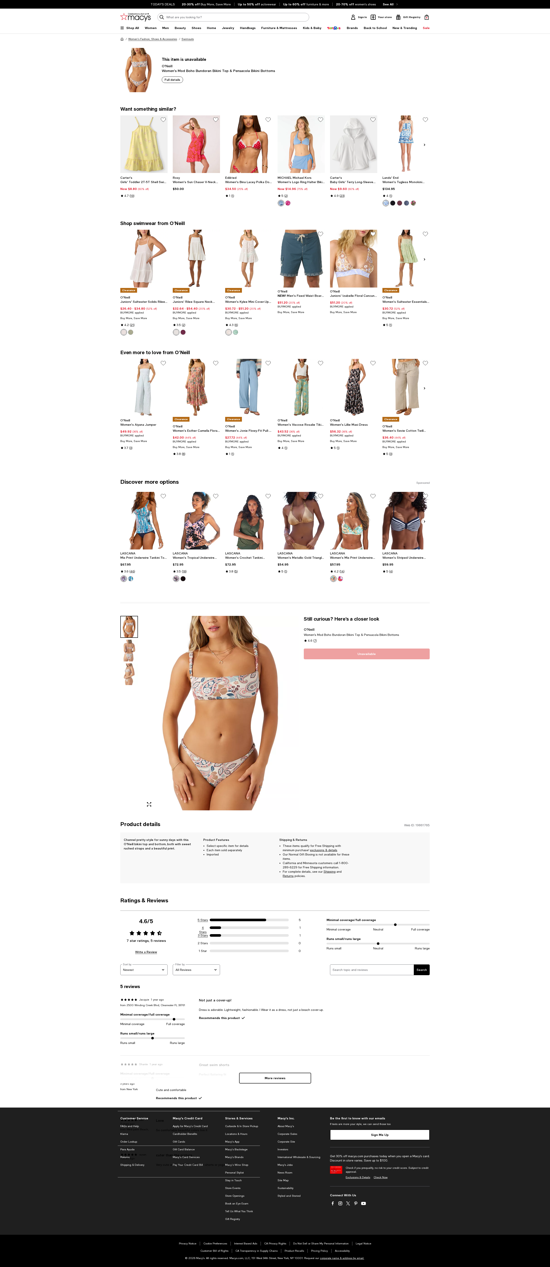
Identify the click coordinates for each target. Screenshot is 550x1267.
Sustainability (285, 1188)
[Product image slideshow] (221, 713)
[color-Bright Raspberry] (287, 203)
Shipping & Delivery (132, 1164)
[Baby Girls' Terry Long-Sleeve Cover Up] (353, 144)
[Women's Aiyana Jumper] (144, 387)
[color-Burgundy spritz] (399, 203)
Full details (172, 79)
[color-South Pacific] (281, 203)
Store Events (232, 1188)
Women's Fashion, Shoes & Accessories (152, 39)
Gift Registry (232, 1219)
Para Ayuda (127, 1149)
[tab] (129, 627)
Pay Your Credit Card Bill (188, 1164)
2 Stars (203, 943)
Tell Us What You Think (239, 1211)
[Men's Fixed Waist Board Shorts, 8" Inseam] (301, 258)
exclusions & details (323, 850)
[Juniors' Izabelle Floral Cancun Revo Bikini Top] (353, 258)
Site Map (283, 1180)
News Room (285, 1172)
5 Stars (203, 920)
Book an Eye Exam (236, 1203)
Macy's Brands (234, 1157)
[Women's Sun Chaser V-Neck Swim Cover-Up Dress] (196, 144)
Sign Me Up (380, 1135)
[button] (209, 713)
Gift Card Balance (184, 1149)
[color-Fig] (183, 332)
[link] (144, 187)
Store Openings (234, 1195)
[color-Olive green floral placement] (413, 203)
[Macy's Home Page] (135, 17)
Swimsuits (188, 39)
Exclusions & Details (358, 1177)
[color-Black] (392, 203)
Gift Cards (179, 1141)
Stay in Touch (233, 1180)
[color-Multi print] (176, 578)
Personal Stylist (234, 1172)
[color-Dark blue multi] (123, 578)
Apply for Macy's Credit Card (190, 1126)
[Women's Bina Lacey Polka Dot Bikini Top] (248, 144)
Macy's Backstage (236, 1149)
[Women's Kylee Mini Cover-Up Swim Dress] (248, 258)
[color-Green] (235, 332)
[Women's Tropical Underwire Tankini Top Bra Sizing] (196, 520)
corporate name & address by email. (342, 1258)
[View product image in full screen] (149, 804)
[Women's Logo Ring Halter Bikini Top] (301, 144)
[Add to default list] (163, 119)
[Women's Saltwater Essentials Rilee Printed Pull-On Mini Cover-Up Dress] (406, 258)
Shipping (330, 871)
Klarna (124, 1133)
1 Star (203, 951)
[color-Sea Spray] (130, 332)
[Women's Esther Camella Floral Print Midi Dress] (196, 387)
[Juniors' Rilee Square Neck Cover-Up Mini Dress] (196, 258)
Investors (283, 1149)
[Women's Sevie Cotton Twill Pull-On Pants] (406, 387)
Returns (288, 876)
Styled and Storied (289, 1195)
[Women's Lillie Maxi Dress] (353, 387)
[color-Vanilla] (123, 332)
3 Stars (203, 935)
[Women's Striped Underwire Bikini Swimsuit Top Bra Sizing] (406, 520)
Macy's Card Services (186, 1157)
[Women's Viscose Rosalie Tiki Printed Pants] (301, 387)
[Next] (424, 144)
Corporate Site (286, 1141)
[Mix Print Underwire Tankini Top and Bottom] (144, 520)
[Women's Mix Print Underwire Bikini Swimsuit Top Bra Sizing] (353, 520)
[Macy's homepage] (122, 39)
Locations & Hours (236, 1133)
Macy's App (232, 1141)
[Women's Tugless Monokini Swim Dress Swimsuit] (406, 144)
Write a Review (146, 952)
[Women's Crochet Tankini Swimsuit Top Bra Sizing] (248, 520)
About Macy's (286, 1126)
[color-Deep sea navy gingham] (406, 203)
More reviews (275, 1078)
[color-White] (176, 332)
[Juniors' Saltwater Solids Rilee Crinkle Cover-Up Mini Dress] (144, 258)
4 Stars (203, 928)
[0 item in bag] (427, 17)
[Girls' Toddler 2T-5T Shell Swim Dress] (144, 144)
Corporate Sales (287, 1133)
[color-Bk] (183, 578)
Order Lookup (128, 1141)
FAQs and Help (129, 1126)
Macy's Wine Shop (236, 1164)
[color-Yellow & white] (333, 578)
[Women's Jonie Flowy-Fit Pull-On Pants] (248, 387)
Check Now (381, 1177)
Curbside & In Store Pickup (241, 1126)
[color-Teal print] (130, 578)
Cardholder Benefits (185, 1133)
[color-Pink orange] (340, 578)
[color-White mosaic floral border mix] (385, 203)
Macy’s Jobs (285, 1164)
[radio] (281, 203)
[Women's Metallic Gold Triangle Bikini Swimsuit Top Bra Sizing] (301, 520)
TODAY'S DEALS (163, 4)
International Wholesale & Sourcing (299, 1157)
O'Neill (167, 66)
